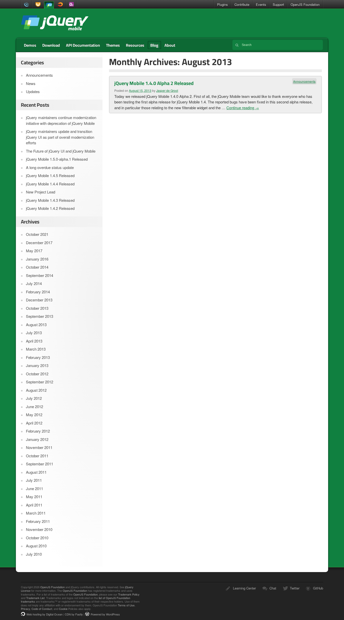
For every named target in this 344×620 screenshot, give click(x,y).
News (31, 83)
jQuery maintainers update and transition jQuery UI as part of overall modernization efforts (60, 137)
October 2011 (37, 455)
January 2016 (37, 259)
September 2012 (39, 381)
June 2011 (34, 488)
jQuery (26, 4)
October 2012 (37, 373)
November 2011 (39, 447)
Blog (154, 45)
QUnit (71, 4)
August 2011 (36, 472)
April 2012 (34, 423)
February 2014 (38, 291)
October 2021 (37, 234)
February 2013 (38, 357)
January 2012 (37, 439)
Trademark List (35, 598)
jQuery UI (37, 4)
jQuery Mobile (48, 5)
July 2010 (34, 554)
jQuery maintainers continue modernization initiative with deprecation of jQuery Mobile (61, 120)
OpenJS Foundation (305, 4)
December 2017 (39, 242)
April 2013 (34, 341)
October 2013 (37, 308)
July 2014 (34, 283)
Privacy (25, 609)
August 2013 (36, 324)
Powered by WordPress (105, 614)
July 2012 (34, 398)
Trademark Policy (129, 594)
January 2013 (37, 365)
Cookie (63, 609)
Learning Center (244, 588)
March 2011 (36, 513)
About (169, 45)
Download (51, 45)
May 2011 (34, 496)
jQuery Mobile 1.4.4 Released (50, 183)
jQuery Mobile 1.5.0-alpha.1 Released (57, 159)
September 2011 (39, 463)
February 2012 (38, 431)
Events (261, 4)
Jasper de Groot (167, 90)
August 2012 (36, 390)
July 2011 (34, 480)
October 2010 (37, 537)
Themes (113, 45)
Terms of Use (126, 605)
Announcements (304, 81)
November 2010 (39, 529)
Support (278, 4)
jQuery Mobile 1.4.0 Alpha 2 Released (154, 83)
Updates (33, 91)
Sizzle (60, 4)
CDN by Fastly (74, 614)
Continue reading (242, 107)
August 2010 (36, 545)
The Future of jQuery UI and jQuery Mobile (60, 151)
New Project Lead (40, 191)
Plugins (222, 4)
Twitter (294, 588)
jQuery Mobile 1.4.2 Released (50, 208)
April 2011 (34, 505)
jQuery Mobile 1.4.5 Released (50, 175)
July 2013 (34, 332)
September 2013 (39, 316)
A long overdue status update (50, 167)
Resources (135, 45)
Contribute (241, 4)
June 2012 (34, 406)
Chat (272, 588)
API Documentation (83, 45)
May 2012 (34, 414)
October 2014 (37, 267)
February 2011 (38, 521)
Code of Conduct (41, 609)
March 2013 (36, 349)
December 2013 (39, 299)
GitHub (318, 588)
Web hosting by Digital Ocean (44, 614)
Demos (30, 45)
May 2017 (34, 250)
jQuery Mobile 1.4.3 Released (50, 200)
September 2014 (39, 275)
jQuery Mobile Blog (54, 23)
